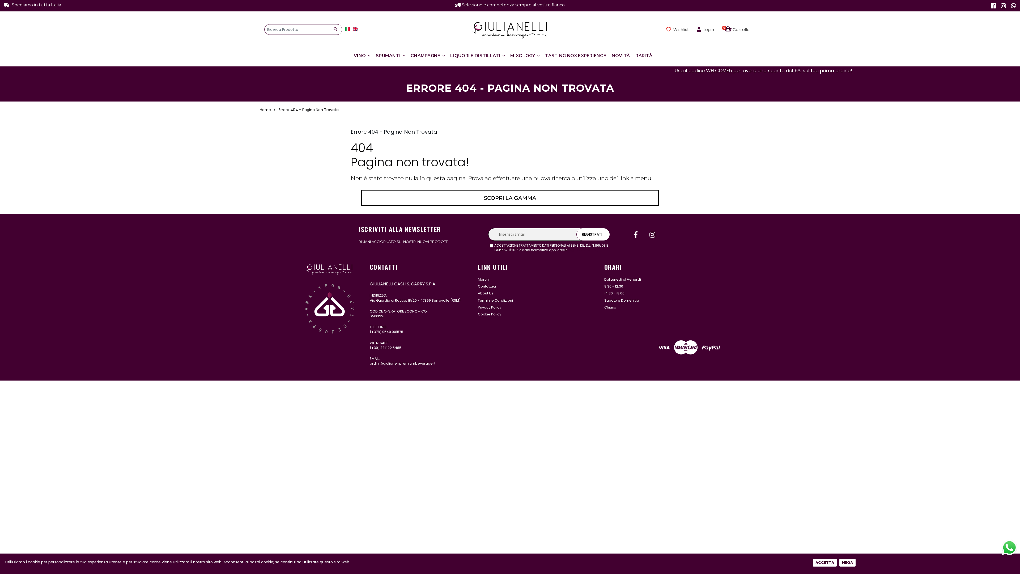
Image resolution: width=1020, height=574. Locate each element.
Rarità (643, 55)
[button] (740, 29)
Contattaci (487, 286)
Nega (847, 562)
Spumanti (388, 55)
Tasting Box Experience (575, 55)
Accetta (824, 562)
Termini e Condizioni (495, 300)
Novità (621, 55)
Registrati (592, 234)
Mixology (522, 55)
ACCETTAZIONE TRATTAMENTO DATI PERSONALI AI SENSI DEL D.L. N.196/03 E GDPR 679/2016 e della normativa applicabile (551, 247)
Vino (360, 55)
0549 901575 (392, 331)
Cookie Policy (489, 314)
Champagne (425, 55)
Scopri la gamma (510, 198)
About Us (485, 293)
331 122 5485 (390, 347)
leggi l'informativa (583, 250)
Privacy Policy (489, 307)
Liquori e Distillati (475, 55)
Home (265, 109)
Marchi (484, 279)
